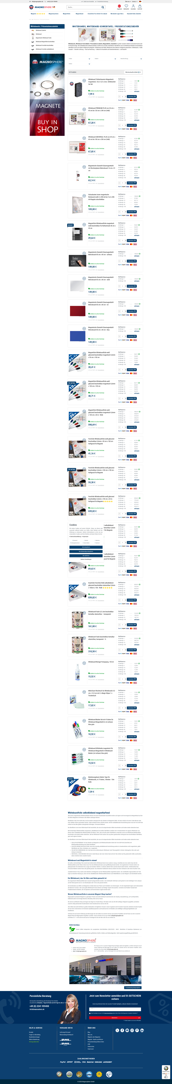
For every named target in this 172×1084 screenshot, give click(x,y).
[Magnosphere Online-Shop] (42, 7)
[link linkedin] (142, 1030)
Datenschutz (91, 1046)
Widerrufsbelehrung (34, 1039)
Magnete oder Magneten (94, 1037)
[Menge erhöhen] (126, 96)
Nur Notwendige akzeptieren (86, 551)
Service (134, 1)
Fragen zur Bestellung (34, 1034)
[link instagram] (132, 1030)
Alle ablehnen (86, 555)
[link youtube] (127, 1030)
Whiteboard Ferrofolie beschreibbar (44, 45)
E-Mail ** (92, 1008)
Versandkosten (101, 97)
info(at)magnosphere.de (117, 915)
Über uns (127, 1)
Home (30, 19)
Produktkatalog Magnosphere (133, 987)
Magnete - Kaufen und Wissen (95, 1039)
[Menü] (169, 1066)
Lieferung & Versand (65, 1032)
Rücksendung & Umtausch (66, 1034)
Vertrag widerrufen (34, 1042)
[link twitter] (117, 1030)
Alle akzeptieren (86, 547)
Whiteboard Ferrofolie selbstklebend (45, 49)
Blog (89, 1032)
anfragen (136, 91)
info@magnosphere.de (37, 1)
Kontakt (31, 1032)
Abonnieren (114, 1017)
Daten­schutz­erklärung (75, 536)
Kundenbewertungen (34, 1037)
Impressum (91, 1049)
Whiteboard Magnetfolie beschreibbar (45, 41)
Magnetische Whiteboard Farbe (43, 38)
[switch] (166, 1077)
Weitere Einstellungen (86, 559)
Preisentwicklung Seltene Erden (96, 1042)
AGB (89, 1044)
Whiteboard (39, 34)
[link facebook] (122, 1030)
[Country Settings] (140, 1)
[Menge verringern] (119, 96)
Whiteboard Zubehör (41, 30)
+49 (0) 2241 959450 (52, 1)
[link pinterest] (137, 1030)
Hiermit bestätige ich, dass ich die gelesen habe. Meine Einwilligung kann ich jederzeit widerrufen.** (114, 1013)
